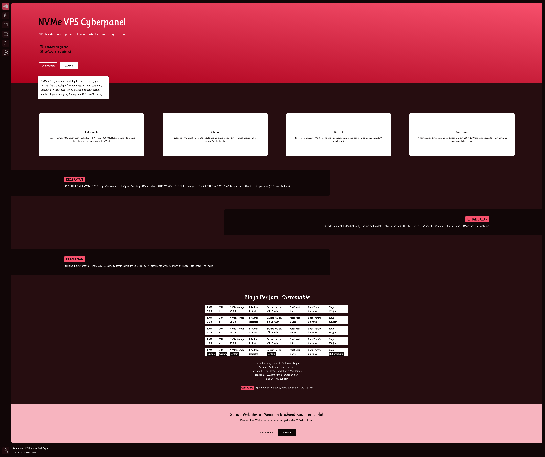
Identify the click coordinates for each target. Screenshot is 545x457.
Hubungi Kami (336, 353)
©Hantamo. (19, 448)
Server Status (31, 453)
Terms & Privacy (19, 453)
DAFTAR (69, 65)
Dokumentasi (48, 65)
